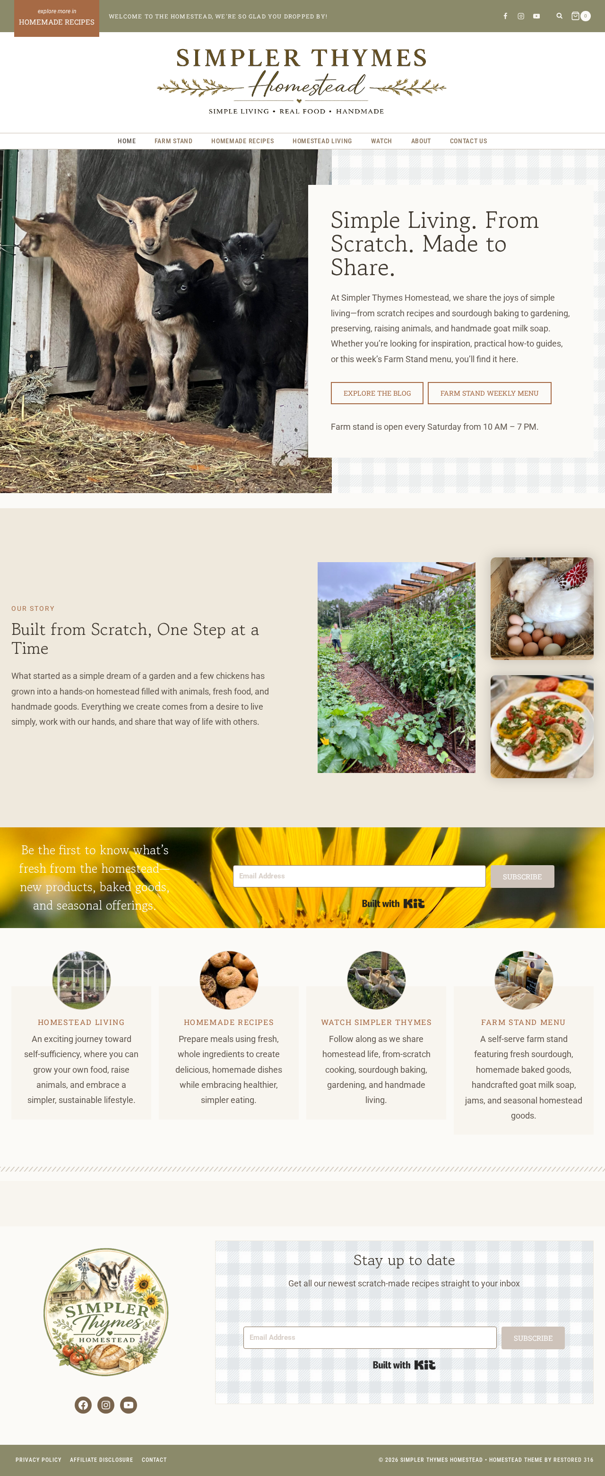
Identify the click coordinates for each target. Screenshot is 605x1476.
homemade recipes (229, 1022)
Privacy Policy (38, 1460)
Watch (382, 141)
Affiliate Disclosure (101, 1460)
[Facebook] (505, 16)
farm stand (509, 1022)
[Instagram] (521, 16)
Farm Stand (174, 141)
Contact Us (468, 141)
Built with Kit (393, 903)
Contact (154, 1460)
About (421, 141)
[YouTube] (537, 16)
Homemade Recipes (242, 141)
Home (127, 141)
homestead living (81, 1022)
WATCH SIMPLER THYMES (376, 1022)
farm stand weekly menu (490, 393)
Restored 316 (573, 1460)
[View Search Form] (559, 16)
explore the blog (377, 393)
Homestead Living (322, 141)
